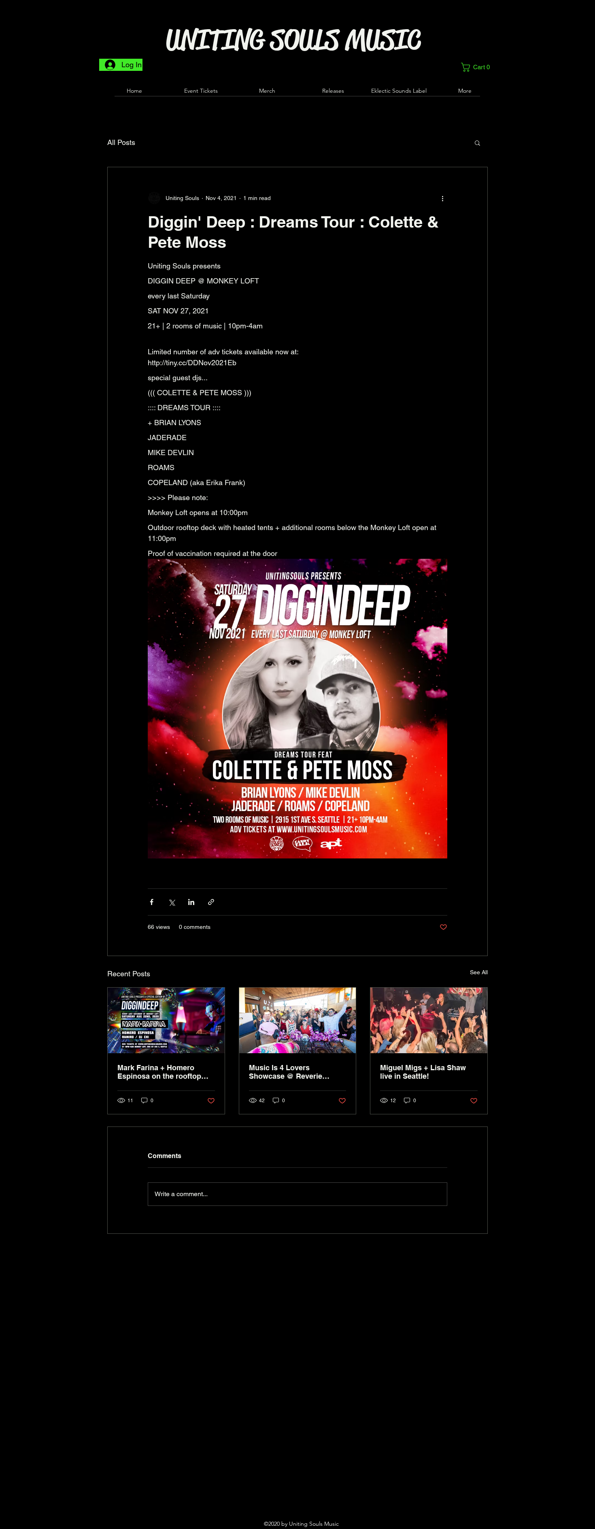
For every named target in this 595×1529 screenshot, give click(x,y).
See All (479, 972)
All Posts (121, 142)
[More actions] (442, 198)
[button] (478, 67)
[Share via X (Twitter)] (171, 902)
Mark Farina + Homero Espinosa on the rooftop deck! (159, 1071)
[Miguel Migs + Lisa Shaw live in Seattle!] (428, 1020)
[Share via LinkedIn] (191, 902)
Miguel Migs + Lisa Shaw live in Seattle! (423, 1071)
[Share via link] (211, 902)
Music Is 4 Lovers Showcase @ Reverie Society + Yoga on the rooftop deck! (286, 1071)
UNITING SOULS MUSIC (293, 39)
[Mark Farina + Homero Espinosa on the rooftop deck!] (166, 1020)
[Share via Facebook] (151, 902)
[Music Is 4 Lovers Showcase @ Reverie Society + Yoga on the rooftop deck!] (297, 1020)
